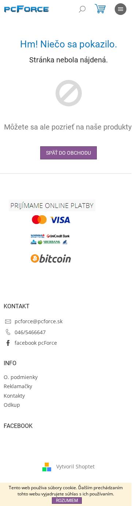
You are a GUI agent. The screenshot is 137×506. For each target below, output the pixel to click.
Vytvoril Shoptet (75, 466)
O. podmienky (21, 377)
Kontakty (14, 395)
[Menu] (120, 9)
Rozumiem (67, 500)
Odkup (12, 404)
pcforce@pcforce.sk (38, 321)
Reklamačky (18, 386)
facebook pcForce (36, 342)
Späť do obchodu (68, 153)
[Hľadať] (82, 9)
